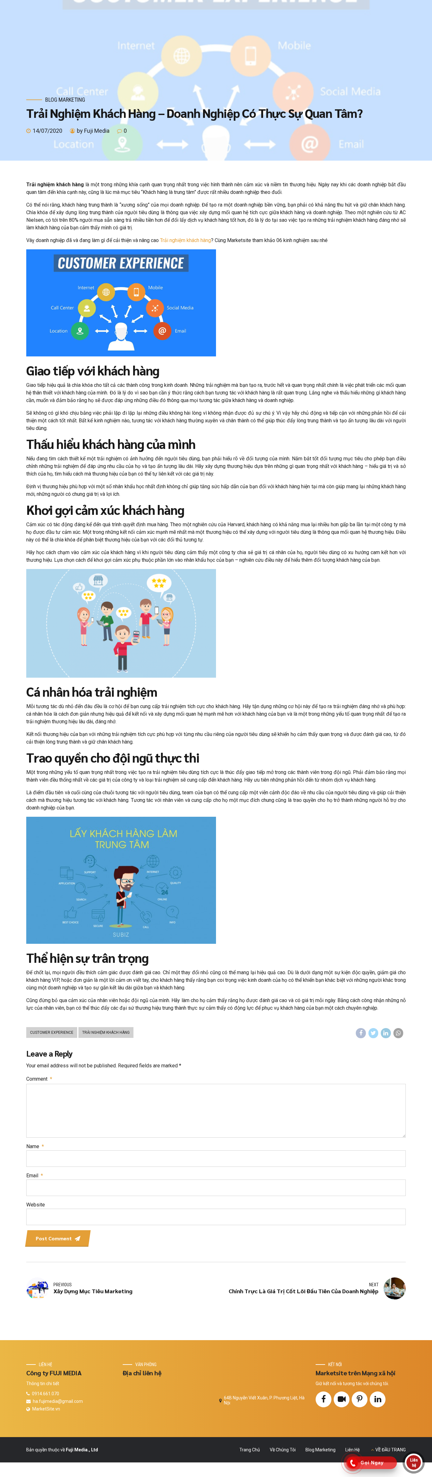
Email (34, 1176)
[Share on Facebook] (361, 1033)
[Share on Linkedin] (386, 1033)
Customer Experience (51, 1032)
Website (35, 1205)
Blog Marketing (65, 99)
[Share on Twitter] (373, 1033)
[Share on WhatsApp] (398, 1033)
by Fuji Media (93, 130)
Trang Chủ (249, 1449)
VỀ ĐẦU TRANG (390, 1449)
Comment (39, 1079)
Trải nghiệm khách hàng (185, 240)
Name (35, 1146)
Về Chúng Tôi (283, 1449)
